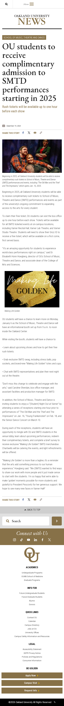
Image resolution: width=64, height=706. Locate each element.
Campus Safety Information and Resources (32, 636)
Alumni (32, 601)
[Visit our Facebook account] (42, 539)
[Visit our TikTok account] (21, 539)
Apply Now (30, 675)
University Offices (32, 632)
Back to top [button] (33, 509)
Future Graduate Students (32, 597)
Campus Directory (32, 625)
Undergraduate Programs (32, 573)
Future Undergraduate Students (32, 593)
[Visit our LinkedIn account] (35, 539)
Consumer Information (32, 660)
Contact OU (32, 617)
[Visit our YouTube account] (28, 539)
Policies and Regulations (32, 657)
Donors (32, 604)
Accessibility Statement (32, 649)
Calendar (32, 621)
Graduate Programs (32, 580)
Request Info (30, 690)
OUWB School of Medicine (32, 576)
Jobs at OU (32, 629)
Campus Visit (30, 683)
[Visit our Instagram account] (14, 539)
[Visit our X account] (49, 539)
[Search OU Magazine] (57, 521)
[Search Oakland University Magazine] (6, 4)
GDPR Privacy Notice (32, 653)
